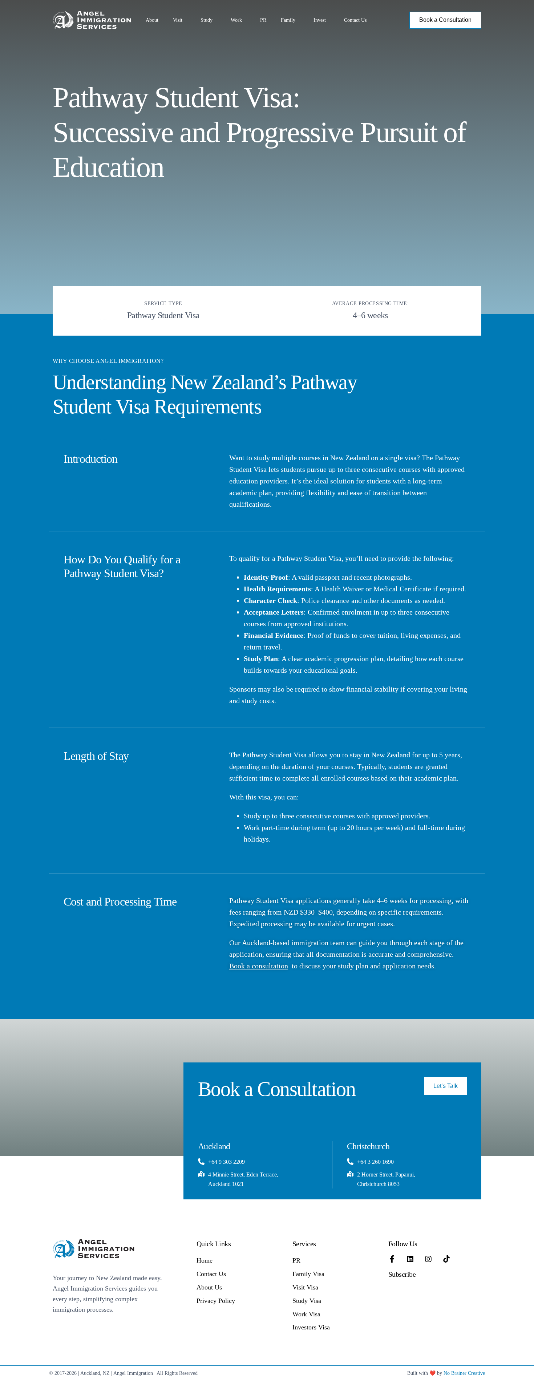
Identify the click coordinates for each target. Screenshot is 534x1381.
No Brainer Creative (464, 1373)
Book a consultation (258, 966)
